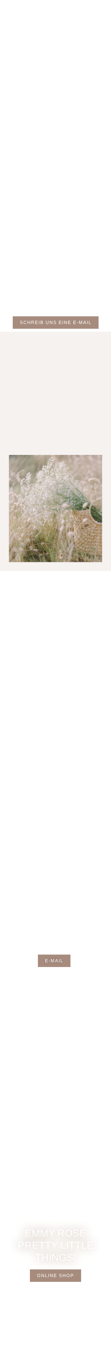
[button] (103, 8)
